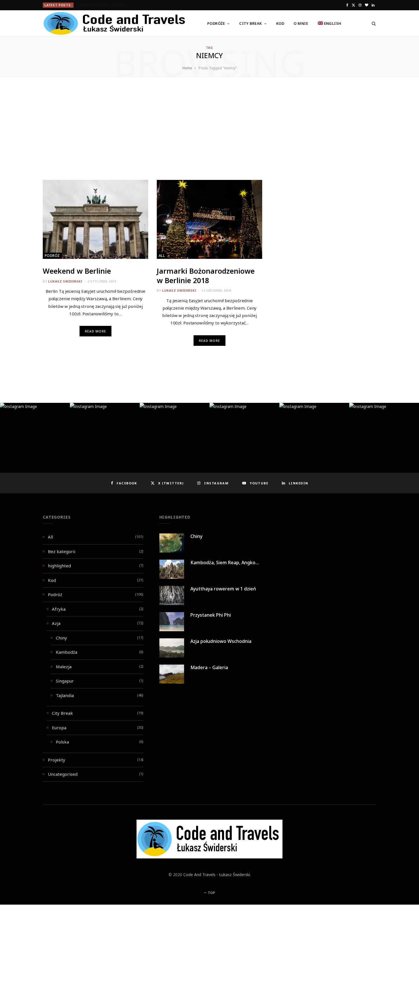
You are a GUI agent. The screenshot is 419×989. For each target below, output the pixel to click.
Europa (59, 727)
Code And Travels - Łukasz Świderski (216, 874)
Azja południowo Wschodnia (220, 641)
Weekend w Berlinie (77, 271)
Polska (62, 742)
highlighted (59, 565)
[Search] (371, 23)
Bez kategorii (61, 551)
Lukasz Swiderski (65, 281)
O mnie (301, 23)
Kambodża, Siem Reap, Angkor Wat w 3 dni (237, 562)
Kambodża (66, 652)
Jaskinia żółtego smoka (101, 5)
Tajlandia (65, 695)
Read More (95, 331)
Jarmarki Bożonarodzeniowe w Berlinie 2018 (206, 275)
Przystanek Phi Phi (210, 615)
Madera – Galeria (209, 667)
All (162, 255)
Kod (280, 23)
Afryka (59, 609)
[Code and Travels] (116, 23)
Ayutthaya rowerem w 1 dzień (223, 589)
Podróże (216, 23)
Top (211, 892)
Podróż (52, 255)
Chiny (61, 638)
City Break (250, 23)
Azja (56, 623)
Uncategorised (63, 774)
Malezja (64, 666)
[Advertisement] (209, 138)
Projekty (56, 760)
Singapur (65, 681)
